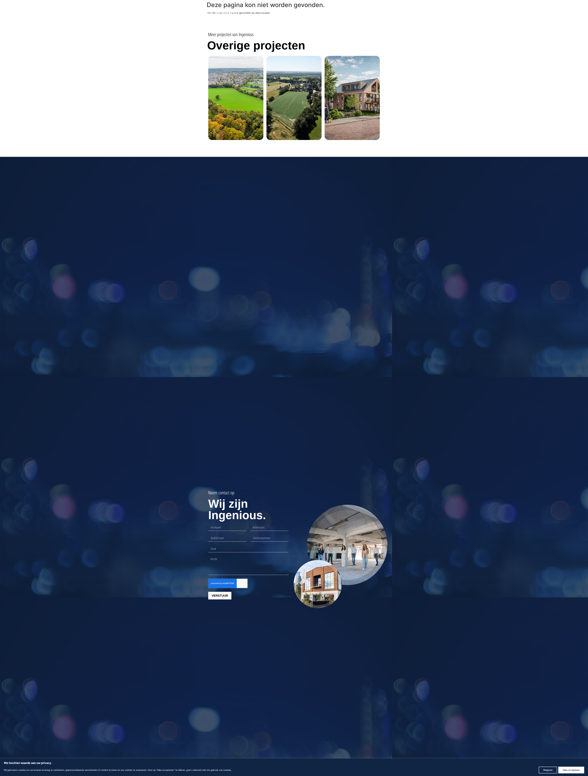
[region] (294, 767)
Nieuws (313, 12)
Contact (342, 12)
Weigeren (548, 770)
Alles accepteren (571, 770)
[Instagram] (378, 12)
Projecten (294, 12)
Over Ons (327, 12)
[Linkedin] (373, 12)
